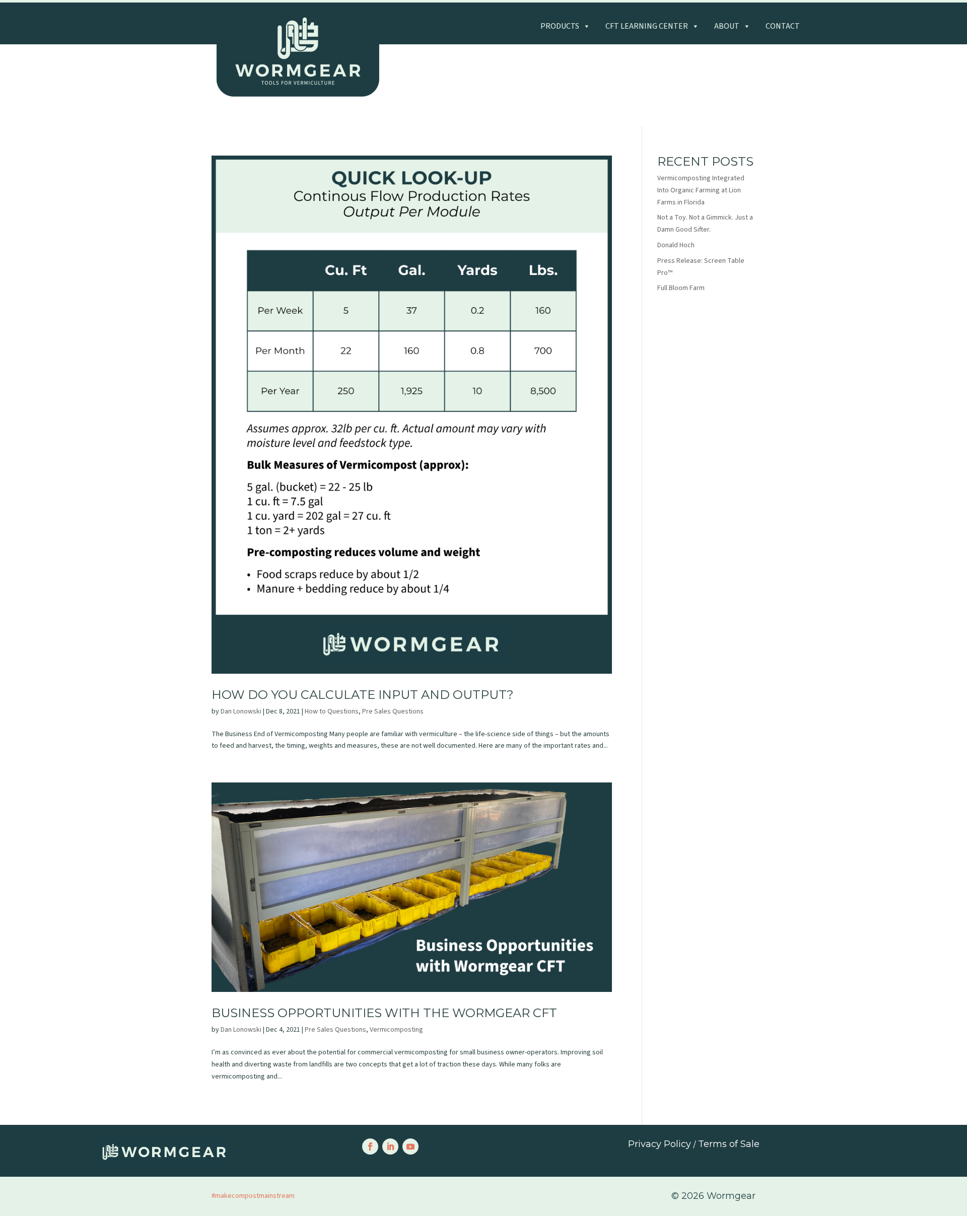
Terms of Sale (728, 1144)
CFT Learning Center (646, 26)
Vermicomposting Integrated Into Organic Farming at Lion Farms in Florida (700, 190)
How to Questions (332, 711)
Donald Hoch (676, 245)
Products (559, 26)
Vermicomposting (396, 1030)
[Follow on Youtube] (410, 1146)
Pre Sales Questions (393, 711)
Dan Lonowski (241, 711)
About (726, 26)
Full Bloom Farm (681, 288)
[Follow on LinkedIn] (390, 1146)
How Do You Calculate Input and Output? (363, 694)
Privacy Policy (659, 1144)
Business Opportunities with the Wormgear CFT (384, 1013)
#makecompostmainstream (253, 1196)
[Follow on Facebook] (370, 1146)
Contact (783, 26)
